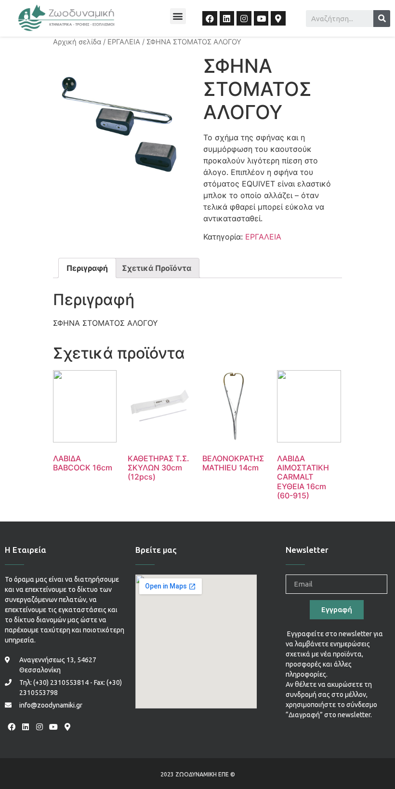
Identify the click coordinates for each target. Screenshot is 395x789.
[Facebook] (209, 18)
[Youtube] (261, 18)
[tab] (87, 268)
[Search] (381, 18)
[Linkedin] (227, 18)
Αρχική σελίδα (77, 42)
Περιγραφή (87, 268)
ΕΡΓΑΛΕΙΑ (123, 42)
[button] (178, 16)
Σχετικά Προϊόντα (156, 268)
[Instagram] (244, 18)
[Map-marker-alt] (278, 18)
